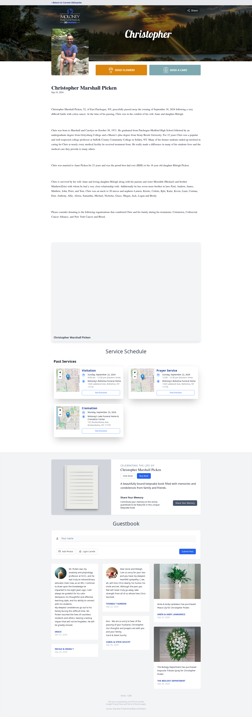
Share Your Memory (185, 503)
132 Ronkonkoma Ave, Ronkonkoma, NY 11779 (99, 423)
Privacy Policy (117, 704)
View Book (128, 475)
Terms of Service (134, 704)
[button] (68, 377)
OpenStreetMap (129, 709)
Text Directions (101, 392)
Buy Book (143, 475)
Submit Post (187, 551)
